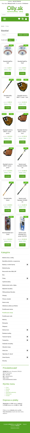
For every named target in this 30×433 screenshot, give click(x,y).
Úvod (7, 387)
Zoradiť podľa (4, 40)
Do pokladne (19, 3)
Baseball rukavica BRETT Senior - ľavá (22, 131)
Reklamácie (8, 394)
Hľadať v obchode (23, 34)
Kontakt (8, 395)
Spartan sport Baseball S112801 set (22, 165)
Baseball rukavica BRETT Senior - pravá (8, 165)
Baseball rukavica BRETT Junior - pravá (8, 131)
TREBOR (17, 425)
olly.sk (2, 26)
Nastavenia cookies (15, 427)
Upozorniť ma (22, 107)
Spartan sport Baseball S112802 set (22, 200)
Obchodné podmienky (11, 392)
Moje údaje (4, 3)
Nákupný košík (11, 3)
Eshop (7, 390)
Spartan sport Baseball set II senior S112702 (22, 234)
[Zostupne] (16, 40)
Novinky (8, 389)
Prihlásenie (25, 3)
